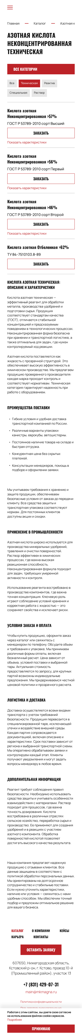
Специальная (18, 93)
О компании (41, 930)
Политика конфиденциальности (41, 1002)
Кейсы (64, 930)
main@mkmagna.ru (41, 991)
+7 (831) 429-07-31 (41, 984)
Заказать (41, 133)
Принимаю (41, 1028)
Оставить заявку (41, 949)
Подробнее (14, 1020)
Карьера (17, 937)
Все (12, 83)
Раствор (39, 93)
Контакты (40, 937)
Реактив (49, 83)
